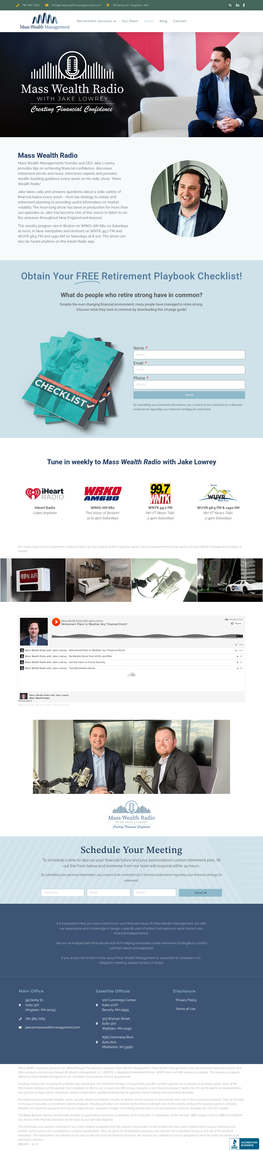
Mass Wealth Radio (61, 705)
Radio (149, 21)
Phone (139, 378)
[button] (230, 5)
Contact (180, 21)
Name (139, 348)
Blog (164, 21)
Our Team (130, 21)
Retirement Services (94, 21)
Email (138, 363)
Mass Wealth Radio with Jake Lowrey (34, 705)
